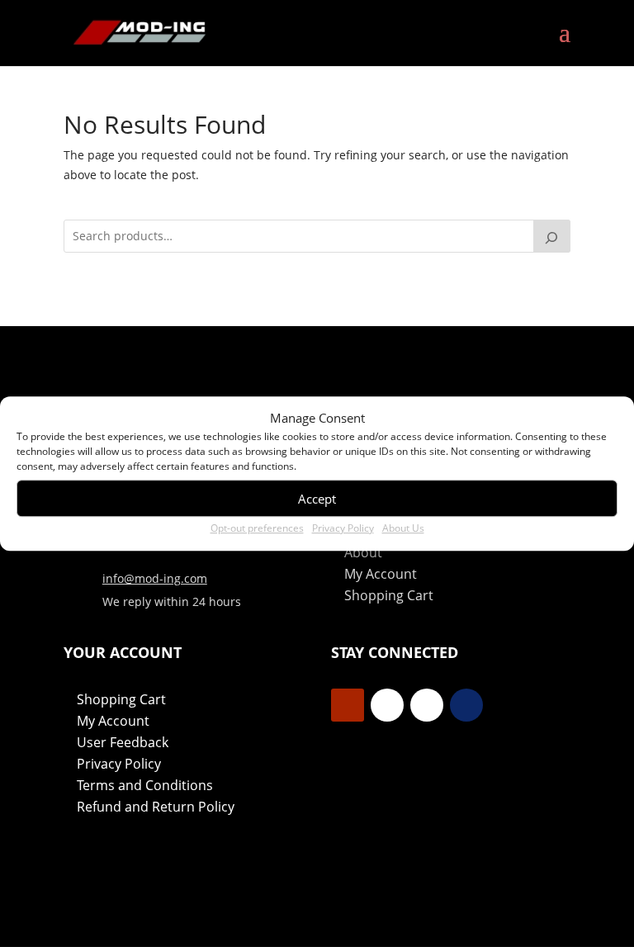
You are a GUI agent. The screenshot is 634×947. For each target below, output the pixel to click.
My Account (380, 574)
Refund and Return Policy (155, 807)
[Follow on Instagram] (426, 705)
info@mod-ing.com (154, 578)
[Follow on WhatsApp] (466, 705)
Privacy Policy (343, 529)
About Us (403, 529)
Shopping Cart (388, 595)
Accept (317, 498)
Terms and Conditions (145, 785)
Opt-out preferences (257, 529)
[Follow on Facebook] (387, 705)
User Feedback (122, 742)
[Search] (552, 236)
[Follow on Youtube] (347, 705)
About (363, 552)
